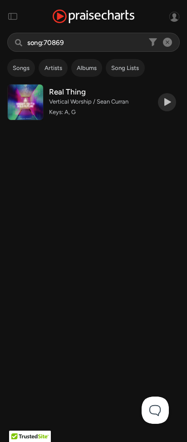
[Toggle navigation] (12, 16)
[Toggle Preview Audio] (167, 102)
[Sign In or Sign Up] (174, 16)
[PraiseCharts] (93, 17)
